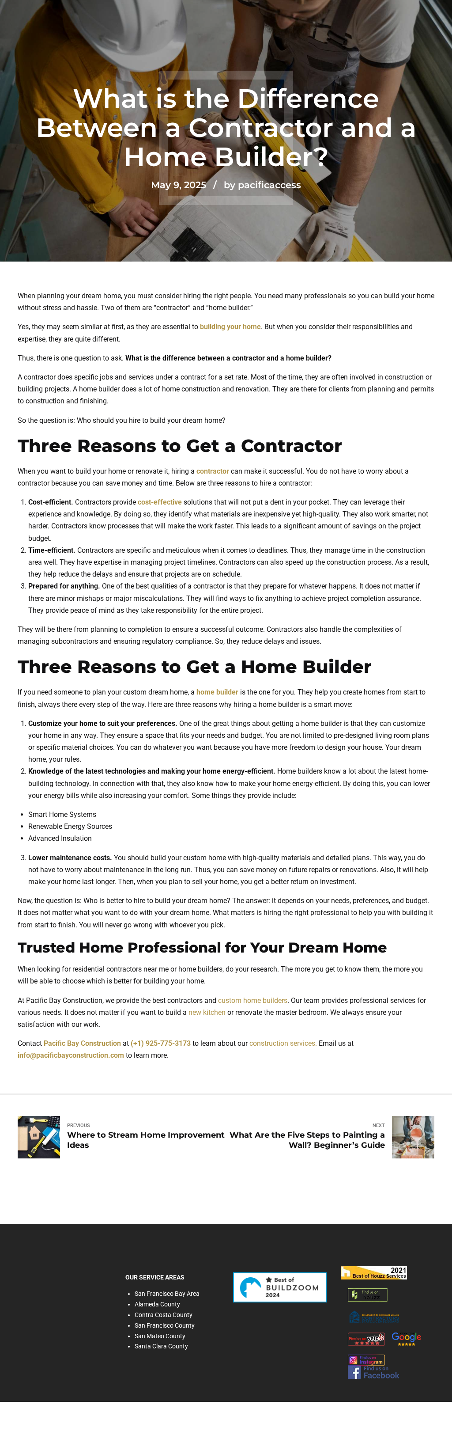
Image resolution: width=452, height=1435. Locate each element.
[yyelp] (366, 1339)
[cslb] (374, 1317)
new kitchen (207, 1012)
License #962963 (45, 1323)
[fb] (373, 1372)
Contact (38, 1284)
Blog (96, 1272)
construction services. (283, 1043)
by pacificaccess (262, 184)
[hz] (368, 1295)
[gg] (406, 1339)
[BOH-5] (374, 1272)
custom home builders (252, 1000)
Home (28, 1272)
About (62, 1272)
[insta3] (366, 1360)
